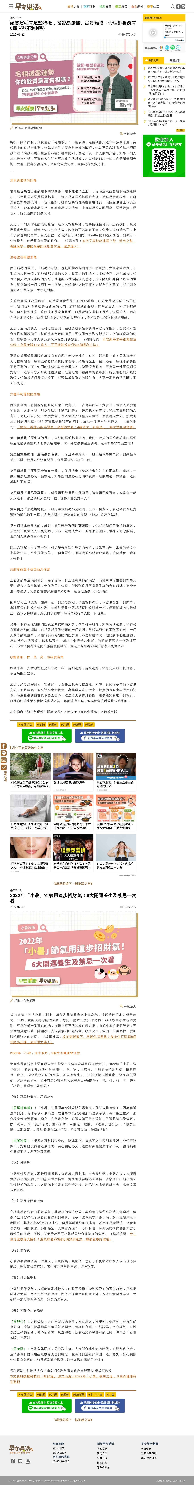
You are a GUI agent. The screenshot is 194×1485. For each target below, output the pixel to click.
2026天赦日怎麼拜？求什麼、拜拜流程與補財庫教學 (166, 122)
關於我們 (102, 1448)
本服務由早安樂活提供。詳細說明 (170, 1480)
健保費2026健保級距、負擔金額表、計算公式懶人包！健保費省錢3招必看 (166, 102)
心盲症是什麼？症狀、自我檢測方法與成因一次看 (115, 865)
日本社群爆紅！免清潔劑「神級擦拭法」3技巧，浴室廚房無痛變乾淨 (30, 826)
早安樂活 (28, 6)
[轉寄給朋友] (4, 760)
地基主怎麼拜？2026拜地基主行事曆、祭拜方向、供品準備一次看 (166, 69)
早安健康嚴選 (149, 1453)
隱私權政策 (103, 1467)
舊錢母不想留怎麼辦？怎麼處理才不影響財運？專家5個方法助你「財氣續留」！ (166, 90)
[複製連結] (4, 767)
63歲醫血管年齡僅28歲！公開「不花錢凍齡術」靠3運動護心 (30, 784)
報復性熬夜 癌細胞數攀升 (69, 782)
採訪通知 (102, 1462)
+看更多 (180, 129)
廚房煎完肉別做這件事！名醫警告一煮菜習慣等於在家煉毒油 (72, 865)
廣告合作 (102, 1453)
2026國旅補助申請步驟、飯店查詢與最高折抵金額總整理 (166, 113)
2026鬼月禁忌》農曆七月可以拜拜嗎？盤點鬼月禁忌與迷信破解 (166, 79)
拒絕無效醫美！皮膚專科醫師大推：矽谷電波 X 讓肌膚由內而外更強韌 (29, 865)
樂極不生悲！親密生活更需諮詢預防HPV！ (115, 784)
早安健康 (146, 1448)
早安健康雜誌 (149, 1458)
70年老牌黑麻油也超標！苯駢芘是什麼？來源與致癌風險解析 (72, 826)
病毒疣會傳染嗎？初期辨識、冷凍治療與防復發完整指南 (115, 826)
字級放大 (130, 133)
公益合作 (102, 1458)
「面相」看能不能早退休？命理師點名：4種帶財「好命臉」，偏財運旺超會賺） (76, 427)
